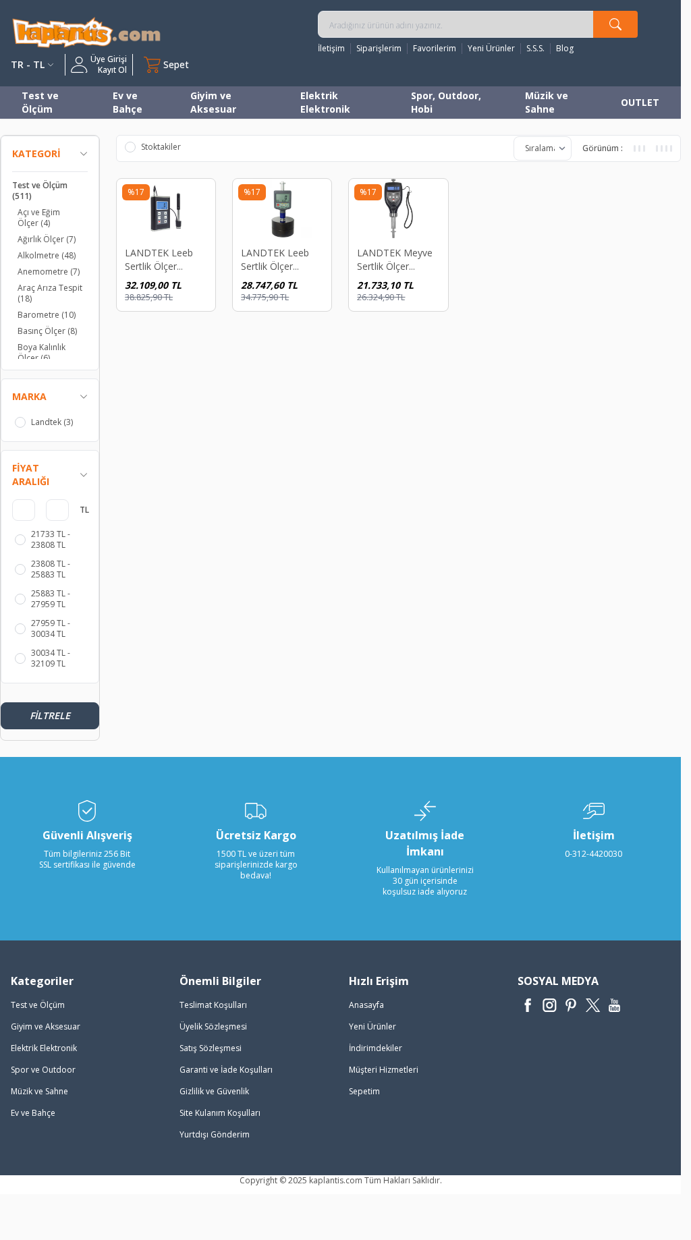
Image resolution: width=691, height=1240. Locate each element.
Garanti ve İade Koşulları (226, 1069)
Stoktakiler (161, 147)
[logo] (86, 32)
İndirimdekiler (375, 1048)
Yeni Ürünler (491, 48)
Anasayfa (366, 1005)
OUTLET (640, 102)
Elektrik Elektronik (325, 102)
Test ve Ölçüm (40, 102)
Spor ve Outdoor (43, 1069)
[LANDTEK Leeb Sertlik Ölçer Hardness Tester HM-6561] (282, 208)
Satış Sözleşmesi (210, 1048)
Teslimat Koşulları (213, 1005)
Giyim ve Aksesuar (213, 102)
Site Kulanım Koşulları (219, 1113)
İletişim (331, 48)
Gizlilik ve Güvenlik (214, 1091)
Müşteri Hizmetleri (383, 1069)
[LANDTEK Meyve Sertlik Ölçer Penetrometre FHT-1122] (398, 208)
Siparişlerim (379, 48)
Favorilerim (434, 48)
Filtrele (50, 715)
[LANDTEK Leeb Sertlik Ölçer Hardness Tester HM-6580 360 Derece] (166, 208)
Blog (565, 48)
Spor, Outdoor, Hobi (446, 102)
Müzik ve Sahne (546, 102)
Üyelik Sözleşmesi (213, 1026)
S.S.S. (535, 48)
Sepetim (364, 1091)
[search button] (615, 24)
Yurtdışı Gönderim (214, 1134)
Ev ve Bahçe (127, 102)
